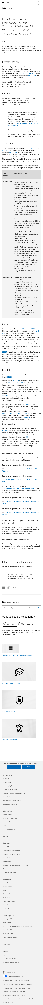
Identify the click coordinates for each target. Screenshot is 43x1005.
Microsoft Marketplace (9, 933)
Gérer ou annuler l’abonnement (24, 984)
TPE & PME (6, 908)
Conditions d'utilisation (18, 991)
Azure (4, 890)
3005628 (8, 377)
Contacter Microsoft (8, 984)
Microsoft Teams (7, 905)
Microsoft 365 (6, 797)
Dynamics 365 (7, 894)
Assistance (6, 8)
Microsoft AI (6, 883)
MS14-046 (32, 75)
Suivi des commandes (9, 829)
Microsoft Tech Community (10, 930)
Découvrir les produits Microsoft (12, 800)
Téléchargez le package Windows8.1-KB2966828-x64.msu (21, 513)
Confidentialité (7, 991)
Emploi (5, 955)
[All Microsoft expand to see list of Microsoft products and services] (3, 3)
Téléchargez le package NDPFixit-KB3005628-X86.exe (19, 470)
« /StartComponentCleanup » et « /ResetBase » (18, 488)
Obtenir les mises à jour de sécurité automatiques (23, 124)
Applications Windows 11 (10, 804)
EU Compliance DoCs (25, 999)
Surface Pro (6, 778)
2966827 (21, 73)
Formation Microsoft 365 (11, 683)
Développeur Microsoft (9, 919)
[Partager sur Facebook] (3, 587)
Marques (23, 995)
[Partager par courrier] (13, 587)
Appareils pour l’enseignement (11, 850)
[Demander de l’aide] (8, 3)
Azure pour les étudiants (9, 872)
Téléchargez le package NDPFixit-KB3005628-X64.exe (19, 481)
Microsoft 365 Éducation (9, 858)
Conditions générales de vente (11, 995)
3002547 (5, 352)
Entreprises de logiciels (9, 941)
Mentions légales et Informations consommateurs (16, 988)
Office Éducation (7, 861)
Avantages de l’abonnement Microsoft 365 (17, 655)
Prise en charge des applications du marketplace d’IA (17, 926)
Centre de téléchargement (10, 818)
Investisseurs (6, 966)
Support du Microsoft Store (10, 822)
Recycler (5, 833)
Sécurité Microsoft (8, 711)
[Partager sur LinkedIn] (8, 587)
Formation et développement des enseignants (15, 865)
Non (28, 767)
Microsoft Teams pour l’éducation (12, 854)
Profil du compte (7, 814)
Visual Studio (6, 944)
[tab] (10, 624)
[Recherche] (38, 607)
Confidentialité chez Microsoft (11, 962)
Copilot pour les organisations (11, 789)
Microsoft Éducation (8, 847)
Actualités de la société (9, 958)
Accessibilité (35, 999)
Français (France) (10, 972)
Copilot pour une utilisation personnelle (14, 793)
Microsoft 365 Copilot (9, 901)
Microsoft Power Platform (10, 937)
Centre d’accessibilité (9, 739)
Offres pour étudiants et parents (12, 869)
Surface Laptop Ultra (8, 786)
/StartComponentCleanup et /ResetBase (16, 413)
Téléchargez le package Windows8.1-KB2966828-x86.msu (21, 502)
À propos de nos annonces (10, 999)
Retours (5, 825)
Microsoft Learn (7, 922)
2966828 (31, 73)
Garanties (5, 836)
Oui (14, 767)
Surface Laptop (7, 782)
